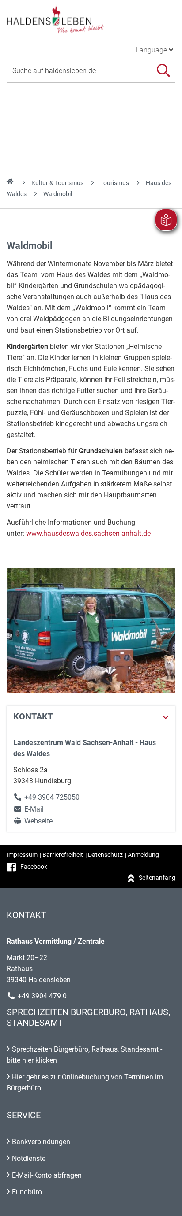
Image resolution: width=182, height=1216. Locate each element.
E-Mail (28, 809)
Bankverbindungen (41, 1142)
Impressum (22, 854)
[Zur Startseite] (91, 19)
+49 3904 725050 (52, 797)
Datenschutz (105, 854)
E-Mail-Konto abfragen (47, 1175)
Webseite (33, 821)
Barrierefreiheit (62, 854)
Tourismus (114, 182)
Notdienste (29, 1158)
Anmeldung (143, 854)
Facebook (33, 866)
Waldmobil (57, 193)
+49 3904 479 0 (42, 996)
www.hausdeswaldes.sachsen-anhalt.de (88, 533)
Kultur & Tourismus (57, 182)
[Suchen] (163, 70)
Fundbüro (27, 1192)
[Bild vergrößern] (91, 630)
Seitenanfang (157, 877)
